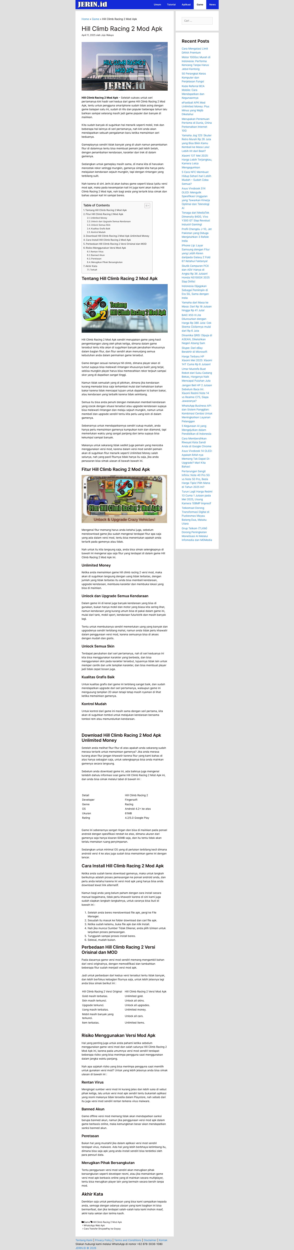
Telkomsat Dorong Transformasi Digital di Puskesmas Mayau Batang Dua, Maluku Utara (195, 515)
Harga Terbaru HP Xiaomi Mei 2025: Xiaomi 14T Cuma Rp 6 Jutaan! (197, 360)
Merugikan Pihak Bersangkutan (107, 262)
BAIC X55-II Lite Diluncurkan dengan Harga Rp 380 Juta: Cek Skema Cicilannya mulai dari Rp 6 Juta (196, 323)
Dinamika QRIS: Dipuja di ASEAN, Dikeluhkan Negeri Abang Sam (197, 339)
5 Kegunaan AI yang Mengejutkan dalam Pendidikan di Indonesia (196, 429)
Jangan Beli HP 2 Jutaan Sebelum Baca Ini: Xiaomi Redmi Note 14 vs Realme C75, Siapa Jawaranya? (197, 393)
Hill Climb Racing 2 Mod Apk (107, 1222)
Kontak (163, 1240)
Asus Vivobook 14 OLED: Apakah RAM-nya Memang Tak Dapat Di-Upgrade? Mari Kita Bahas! (197, 458)
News (212, 4)
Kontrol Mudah (98, 232)
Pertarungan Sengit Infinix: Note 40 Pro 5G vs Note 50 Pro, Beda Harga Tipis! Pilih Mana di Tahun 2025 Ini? (196, 479)
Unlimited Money (98, 218)
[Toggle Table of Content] (145, 205)
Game (200, 4)
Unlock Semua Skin (100, 225)
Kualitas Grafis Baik (100, 228)
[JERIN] (93, 4)
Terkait (93, 269)
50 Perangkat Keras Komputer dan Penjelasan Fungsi (194, 77)
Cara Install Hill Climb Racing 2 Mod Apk (108, 239)
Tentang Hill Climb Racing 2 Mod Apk (106, 210)
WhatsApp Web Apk (94, 1225)
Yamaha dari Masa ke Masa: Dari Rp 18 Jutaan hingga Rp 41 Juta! (197, 306)
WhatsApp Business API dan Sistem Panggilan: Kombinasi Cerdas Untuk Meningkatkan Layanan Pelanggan (197, 413)
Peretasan (96, 258)
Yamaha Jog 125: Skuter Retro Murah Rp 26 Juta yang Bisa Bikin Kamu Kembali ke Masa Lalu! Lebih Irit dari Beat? (196, 143)
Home (85, 19)
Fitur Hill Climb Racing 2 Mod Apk (104, 214)
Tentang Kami (83, 1240)
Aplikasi (186, 4)
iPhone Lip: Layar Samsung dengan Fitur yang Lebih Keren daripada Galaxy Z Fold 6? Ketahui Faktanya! (196, 253)
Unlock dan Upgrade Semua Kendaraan (111, 221)
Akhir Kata (91, 266)
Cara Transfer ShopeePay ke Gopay (102, 1228)
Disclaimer (150, 1240)
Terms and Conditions (127, 1240)
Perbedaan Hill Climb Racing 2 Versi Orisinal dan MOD (116, 243)
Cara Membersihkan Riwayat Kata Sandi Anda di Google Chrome (196, 442)
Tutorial (171, 4)
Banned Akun (98, 255)
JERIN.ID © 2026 (85, 1248)
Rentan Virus (97, 251)
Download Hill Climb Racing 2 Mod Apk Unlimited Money (117, 235)
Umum (157, 4)
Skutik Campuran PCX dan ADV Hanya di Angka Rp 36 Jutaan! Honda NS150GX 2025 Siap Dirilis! (196, 273)
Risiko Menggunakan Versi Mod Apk (106, 247)
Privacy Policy (103, 1240)
